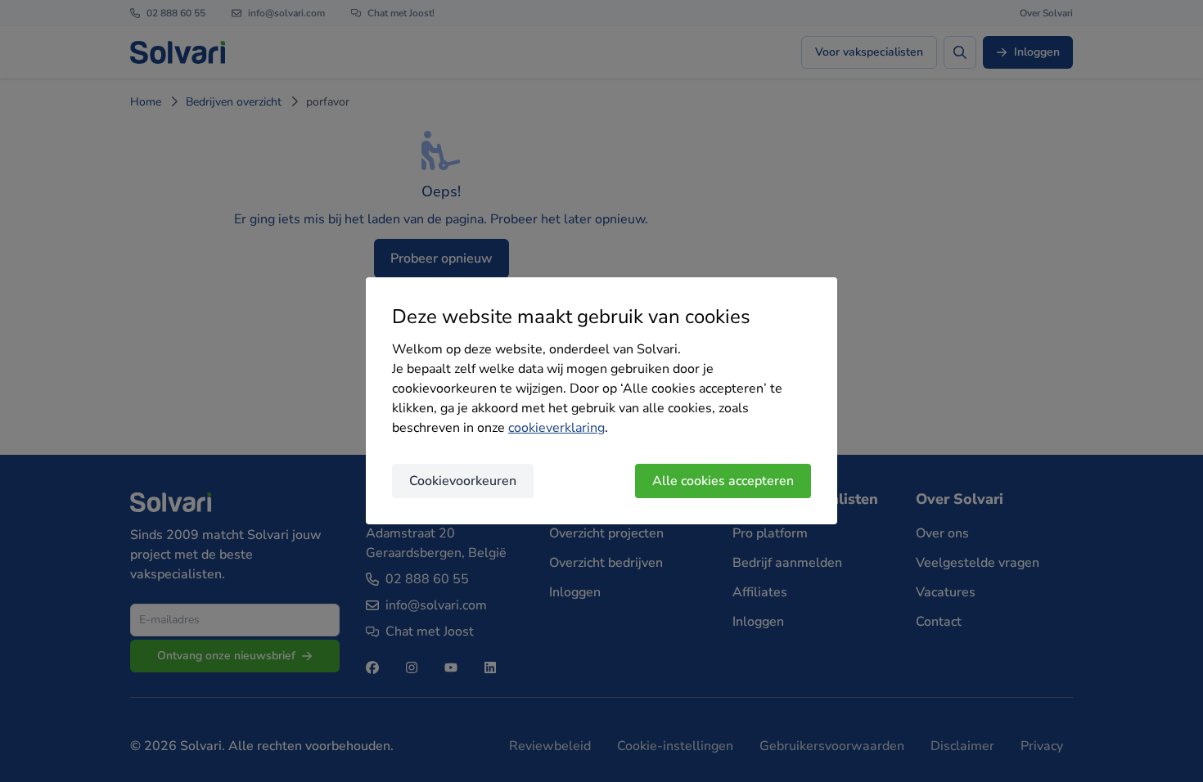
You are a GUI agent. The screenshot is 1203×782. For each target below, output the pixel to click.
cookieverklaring (556, 428)
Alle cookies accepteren (723, 481)
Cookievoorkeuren (462, 481)
